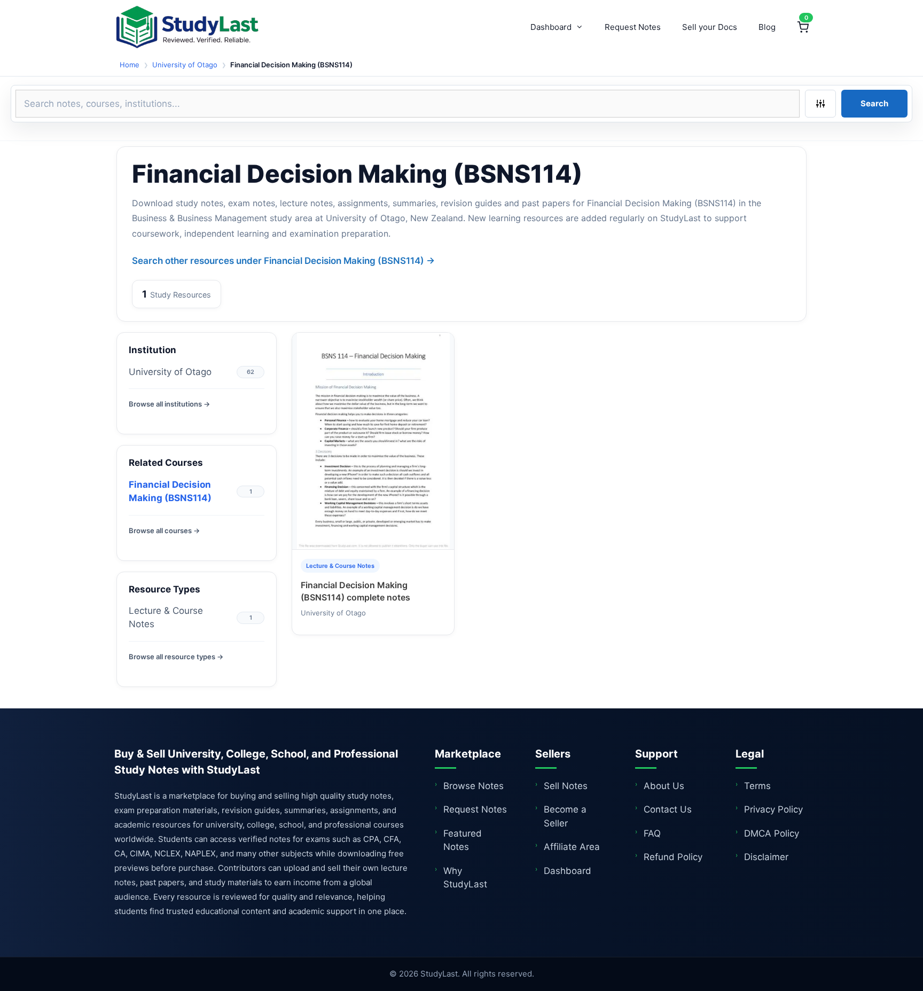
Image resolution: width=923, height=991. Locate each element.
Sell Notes (566, 786)
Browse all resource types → (176, 656)
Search (874, 103)
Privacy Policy (773, 809)
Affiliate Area (572, 846)
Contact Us (668, 809)
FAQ (652, 833)
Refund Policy (673, 857)
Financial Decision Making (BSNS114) (170, 491)
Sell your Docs (709, 27)
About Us (664, 786)
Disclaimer (766, 857)
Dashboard (551, 27)
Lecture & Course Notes (166, 617)
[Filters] (820, 104)
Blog (767, 27)
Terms (757, 786)
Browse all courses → (164, 530)
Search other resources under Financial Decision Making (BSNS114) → (283, 260)
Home (129, 64)
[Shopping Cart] (803, 27)
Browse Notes (473, 786)
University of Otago (184, 64)
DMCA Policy (771, 833)
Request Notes (633, 27)
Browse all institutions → (169, 404)
